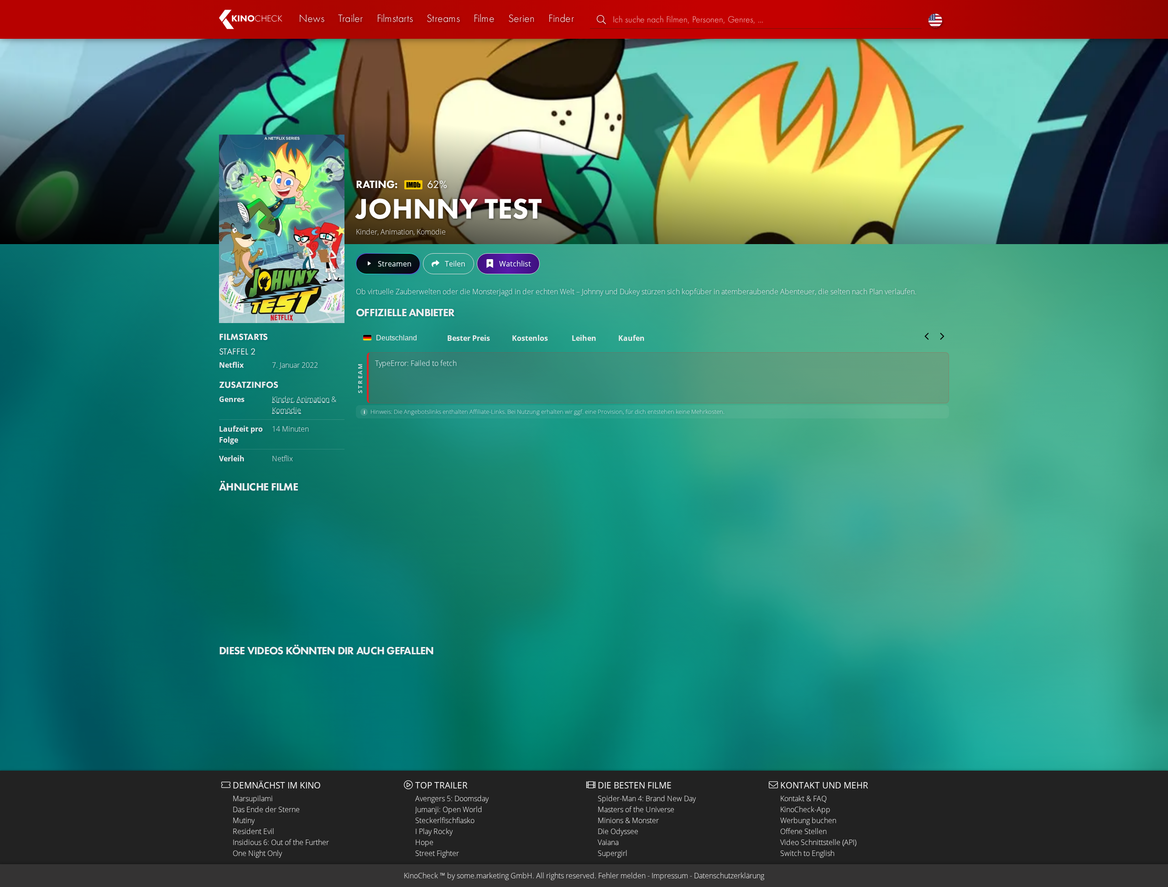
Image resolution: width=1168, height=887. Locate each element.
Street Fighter (437, 853)
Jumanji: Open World (448, 809)
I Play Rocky (434, 831)
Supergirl (612, 853)
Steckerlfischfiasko (444, 820)
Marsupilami (253, 798)
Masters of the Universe (636, 809)
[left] (926, 336)
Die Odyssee (618, 831)
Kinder (282, 399)
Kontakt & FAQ (803, 798)
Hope (424, 842)
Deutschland (396, 338)
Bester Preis (468, 338)
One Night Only (257, 853)
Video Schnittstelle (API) (818, 842)
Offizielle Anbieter (405, 312)
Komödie (286, 410)
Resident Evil (253, 831)
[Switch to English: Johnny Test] (935, 19)
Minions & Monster (628, 820)
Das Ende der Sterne (266, 809)
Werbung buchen (808, 820)
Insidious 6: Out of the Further (281, 842)
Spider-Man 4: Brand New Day (647, 798)
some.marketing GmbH (494, 876)
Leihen (584, 338)
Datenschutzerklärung (729, 876)
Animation (313, 399)
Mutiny (244, 820)
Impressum (670, 876)
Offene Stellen (803, 831)
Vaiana (608, 842)
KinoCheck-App (805, 809)
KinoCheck (421, 876)
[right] (942, 336)
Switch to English (807, 853)
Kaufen (631, 338)
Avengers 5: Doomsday (452, 798)
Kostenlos (530, 338)
